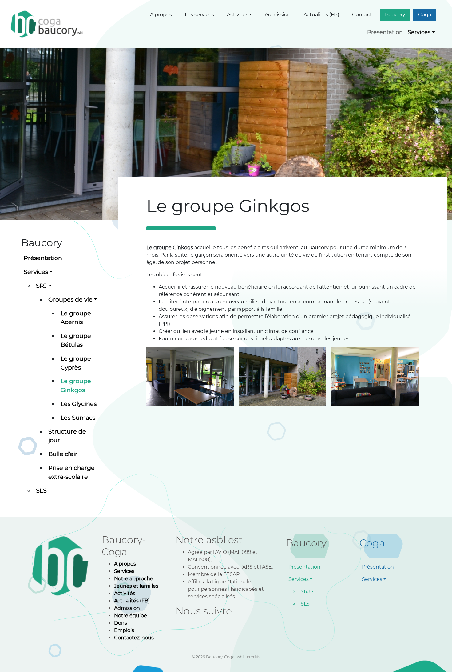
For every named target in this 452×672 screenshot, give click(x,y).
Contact (362, 15)
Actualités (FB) (321, 15)
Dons (120, 623)
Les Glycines (79, 403)
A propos (161, 15)
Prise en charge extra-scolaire (71, 472)
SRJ (41, 285)
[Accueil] (48, 24)
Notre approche (133, 579)
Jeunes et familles (136, 586)
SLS (41, 490)
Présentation (385, 32)
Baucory (395, 15)
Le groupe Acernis (76, 318)
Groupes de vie (70, 299)
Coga (424, 15)
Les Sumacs (78, 417)
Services (419, 32)
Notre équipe (130, 615)
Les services (199, 15)
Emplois (124, 630)
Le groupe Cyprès (76, 363)
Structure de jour (67, 436)
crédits (253, 656)
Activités (237, 15)
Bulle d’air (62, 454)
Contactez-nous (134, 638)
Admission (278, 15)
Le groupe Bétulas (76, 340)
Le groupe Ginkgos (76, 385)
